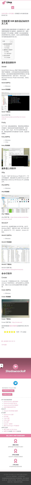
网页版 (12, 410)
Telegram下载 (7, 410)
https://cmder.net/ (17, 322)
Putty (7, 48)
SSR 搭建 (11, 13)
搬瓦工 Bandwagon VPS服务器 (11, 425)
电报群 (16, 410)
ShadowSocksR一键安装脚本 (11, 401)
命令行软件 (7, 55)
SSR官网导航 (21, 476)
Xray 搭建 (6, 422)
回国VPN (14, 431)
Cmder (8, 57)
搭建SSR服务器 (13, 326)
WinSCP (9, 53)
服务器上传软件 (8, 50)
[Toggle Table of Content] (10, 41)
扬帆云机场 (15, 444)
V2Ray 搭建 (6, 420)
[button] (12, 7)
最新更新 (14, 476)
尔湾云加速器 (15, 454)
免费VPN (6, 431)
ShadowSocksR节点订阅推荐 (11, 405)
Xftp (7, 51)
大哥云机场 (15, 464)
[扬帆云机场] (15, 441)
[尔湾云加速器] (15, 451)
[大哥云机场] (15, 461)
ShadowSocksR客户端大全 (10, 403)
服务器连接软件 (8, 44)
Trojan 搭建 (6, 418)
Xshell (7, 46)
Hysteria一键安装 (8, 423)
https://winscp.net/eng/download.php (12, 269)
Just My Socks (13, 429)
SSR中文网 (4, 13)
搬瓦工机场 (6, 429)
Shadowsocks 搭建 (8, 414)
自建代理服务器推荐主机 (10, 407)
